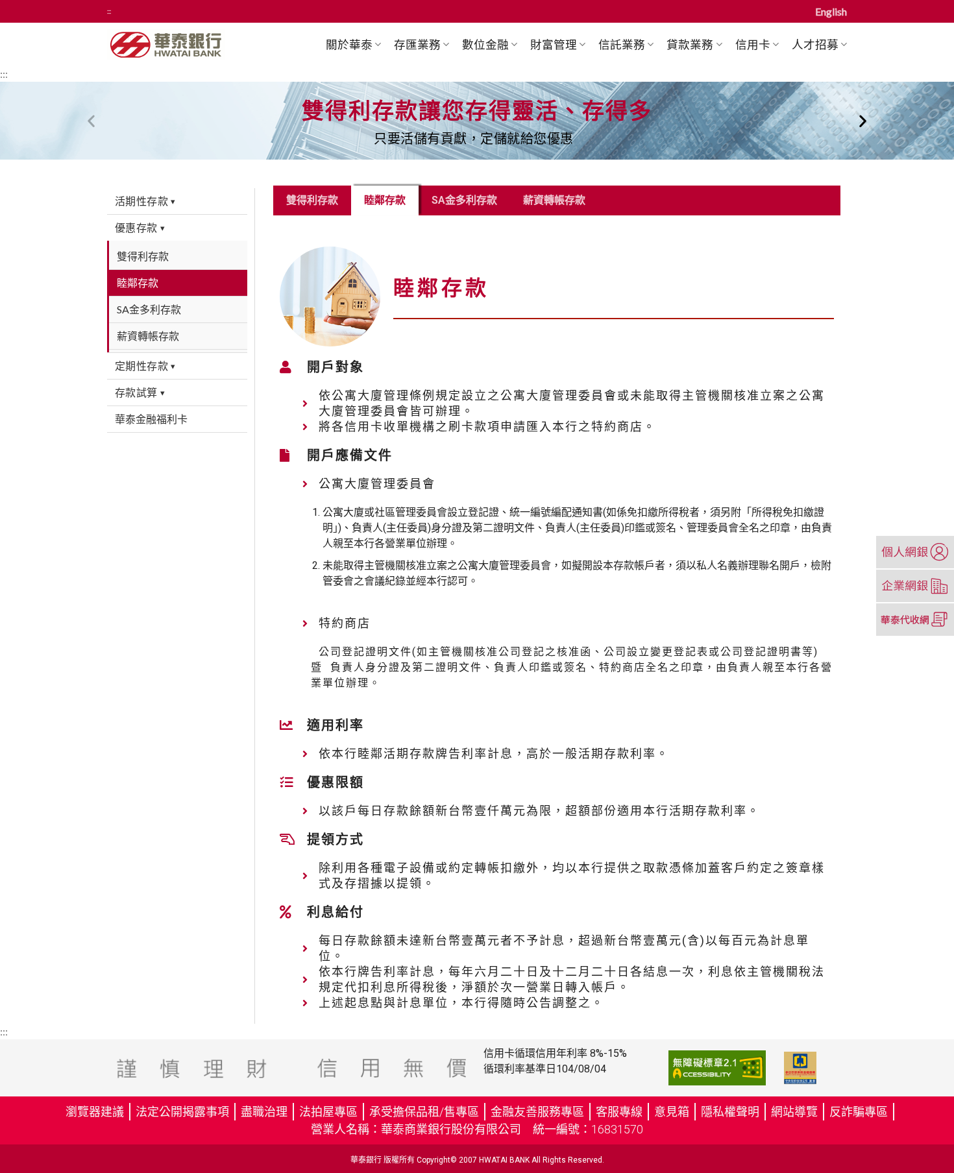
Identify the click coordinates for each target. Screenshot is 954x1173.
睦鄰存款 (385, 200)
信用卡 (752, 44)
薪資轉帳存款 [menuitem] (148, 336)
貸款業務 (690, 44)
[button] (91, 121)
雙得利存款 (312, 200)
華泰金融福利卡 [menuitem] (151, 419)
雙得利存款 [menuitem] (143, 256)
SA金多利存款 (464, 200)
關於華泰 (349, 44)
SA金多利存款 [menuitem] (149, 309)
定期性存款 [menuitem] (145, 365)
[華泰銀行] (190, 44)
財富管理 (553, 44)
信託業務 (621, 44)
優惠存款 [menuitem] (140, 227)
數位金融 (485, 44)
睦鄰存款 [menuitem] (137, 282)
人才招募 (815, 44)
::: (109, 11)
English (831, 11)
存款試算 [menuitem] (140, 392)
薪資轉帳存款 (554, 200)
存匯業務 (417, 44)
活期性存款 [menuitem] (145, 201)
